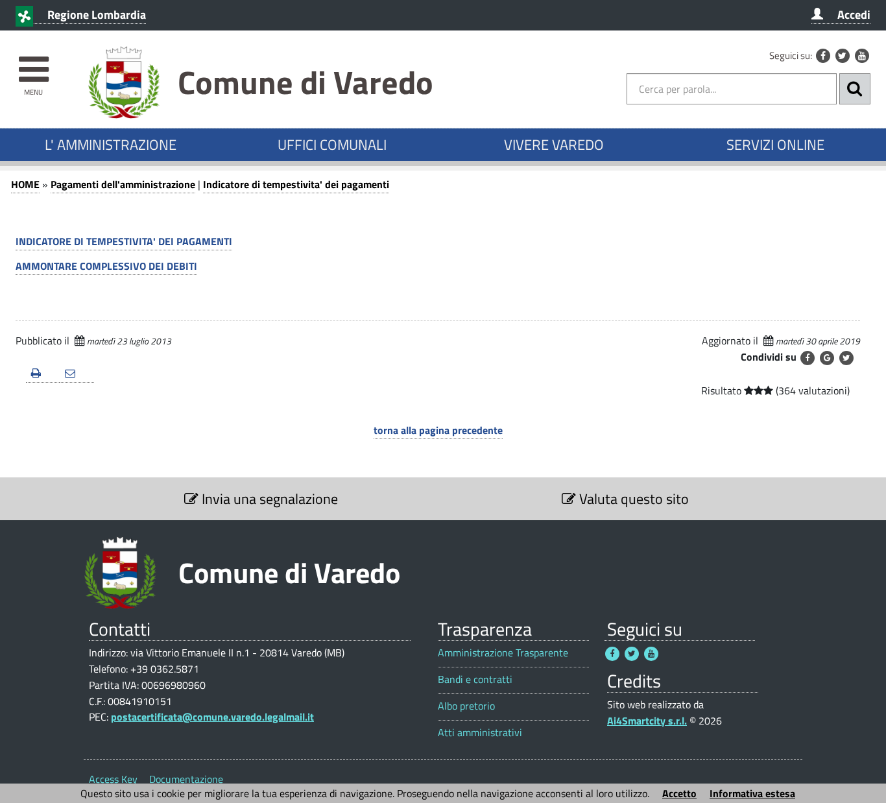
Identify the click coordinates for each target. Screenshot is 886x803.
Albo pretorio (466, 706)
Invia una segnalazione (268, 498)
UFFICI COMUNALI (332, 144)
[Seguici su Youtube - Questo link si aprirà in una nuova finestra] (862, 56)
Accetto (679, 793)
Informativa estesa (752, 793)
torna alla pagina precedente (438, 430)
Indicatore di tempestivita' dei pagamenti (296, 184)
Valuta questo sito (632, 498)
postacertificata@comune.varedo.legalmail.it (212, 717)
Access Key (113, 779)
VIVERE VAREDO (554, 144)
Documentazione (186, 779)
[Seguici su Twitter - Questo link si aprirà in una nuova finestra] (842, 56)
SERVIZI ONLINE (775, 144)
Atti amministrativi (480, 732)
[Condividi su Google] (827, 358)
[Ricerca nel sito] (854, 88)
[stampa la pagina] (43, 374)
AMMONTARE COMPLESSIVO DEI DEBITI (106, 266)
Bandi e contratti (475, 679)
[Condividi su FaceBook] (807, 358)
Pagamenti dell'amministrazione (123, 184)
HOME (25, 184)
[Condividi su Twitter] (846, 358)
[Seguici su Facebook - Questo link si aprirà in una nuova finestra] (823, 56)
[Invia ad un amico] (76, 374)
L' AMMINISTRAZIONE (110, 144)
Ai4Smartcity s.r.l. (647, 720)
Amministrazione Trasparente (503, 653)
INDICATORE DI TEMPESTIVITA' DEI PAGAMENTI (124, 241)
